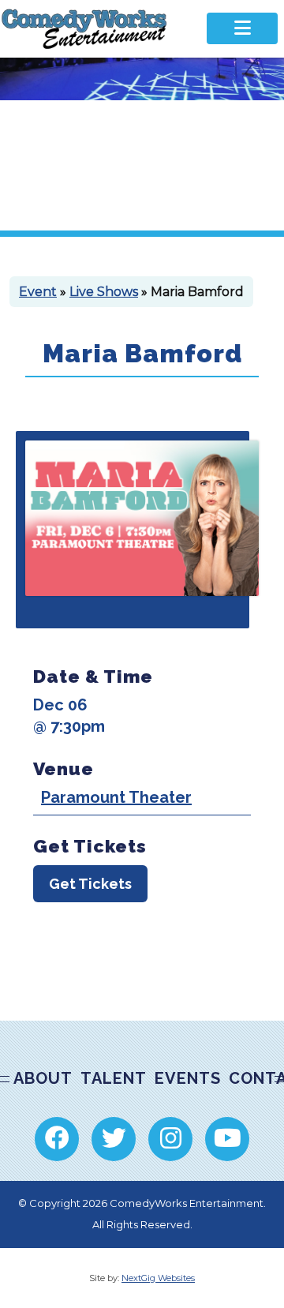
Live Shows (103, 291)
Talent (113, 1078)
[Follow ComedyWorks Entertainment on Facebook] (57, 1139)
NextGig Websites (158, 1278)
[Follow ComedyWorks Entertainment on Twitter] (114, 1139)
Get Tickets (90, 883)
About (43, 1078)
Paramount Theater (116, 797)
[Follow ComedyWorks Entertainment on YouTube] (227, 1139)
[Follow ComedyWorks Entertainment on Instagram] (170, 1139)
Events (188, 1078)
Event (38, 291)
